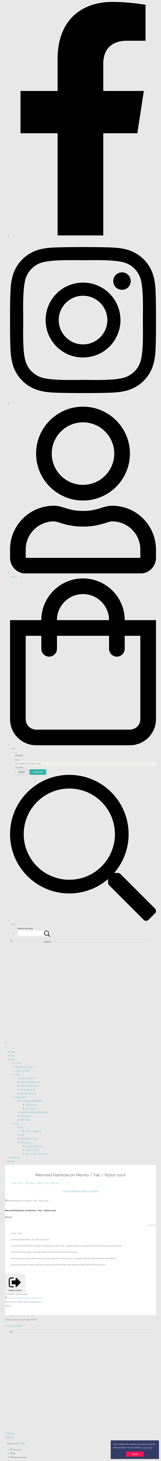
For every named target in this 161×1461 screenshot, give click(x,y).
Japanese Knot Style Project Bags (34, 1112)
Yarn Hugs (24, 1120)
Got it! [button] (135, 1454)
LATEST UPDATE (22, 1071)
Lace (22, 1135)
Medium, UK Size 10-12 (29, 1082)
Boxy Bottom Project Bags (31, 1101)
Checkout (38, 772)
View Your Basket (70, 1191)
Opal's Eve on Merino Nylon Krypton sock (23, 1302)
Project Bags (20, 1097)
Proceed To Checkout (89, 1191)
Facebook (10, 1437)
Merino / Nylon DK (33, 1131)
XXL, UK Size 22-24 (28, 1093)
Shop (12, 1059)
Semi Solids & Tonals (29, 1138)
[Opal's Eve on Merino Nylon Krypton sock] (24, 1298)
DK (21, 1127)
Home (12, 1052)
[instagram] (83, 403)
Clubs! (18, 1063)
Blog (12, 1055)
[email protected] (13, 1326)
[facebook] (83, 235)
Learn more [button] (147, 1448)
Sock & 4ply (25, 1142)
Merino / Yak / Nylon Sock (36, 1154)
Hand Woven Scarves (24, 1067)
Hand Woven (30, 1105)
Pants (17, 1074)
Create (22, 1443)
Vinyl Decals (30, 1108)
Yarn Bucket (25, 1116)
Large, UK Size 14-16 (28, 1086)
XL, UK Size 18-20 (27, 1089)
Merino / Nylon (31, 1150)
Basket (22, 772)
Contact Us (14, 1157)
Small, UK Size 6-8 (28, 1078)
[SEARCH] (47, 933)
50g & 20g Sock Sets (34, 1146)
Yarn (17, 1123)
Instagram (9, 1433)
